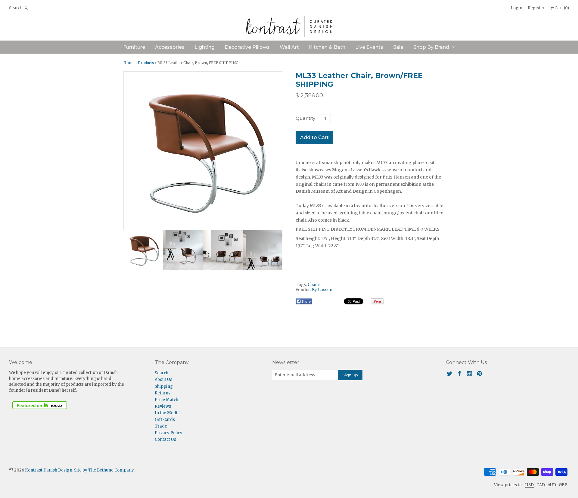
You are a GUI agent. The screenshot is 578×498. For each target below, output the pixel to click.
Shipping (164, 386)
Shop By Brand (431, 47)
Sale (398, 47)
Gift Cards (165, 419)
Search (161, 372)
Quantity (305, 118)
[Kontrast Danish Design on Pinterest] (479, 373)
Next (276, 150)
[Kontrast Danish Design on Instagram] (469, 373)
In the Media (167, 413)
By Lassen (322, 289)
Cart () (561, 8)
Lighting (204, 47)
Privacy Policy (168, 432)
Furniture (134, 47)
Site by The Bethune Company (104, 470)
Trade (161, 426)
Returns (162, 393)
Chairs (314, 284)
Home (129, 63)
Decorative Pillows (247, 47)
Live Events (369, 47)
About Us (163, 379)
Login (516, 8)
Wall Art (289, 47)
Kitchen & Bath (327, 47)
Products (146, 63)
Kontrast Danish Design (48, 470)
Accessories (170, 47)
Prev (129, 150)
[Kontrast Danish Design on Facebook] (459, 373)
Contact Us (165, 439)
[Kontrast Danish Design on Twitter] (449, 373)
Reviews (163, 406)
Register (536, 8)
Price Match (166, 399)
